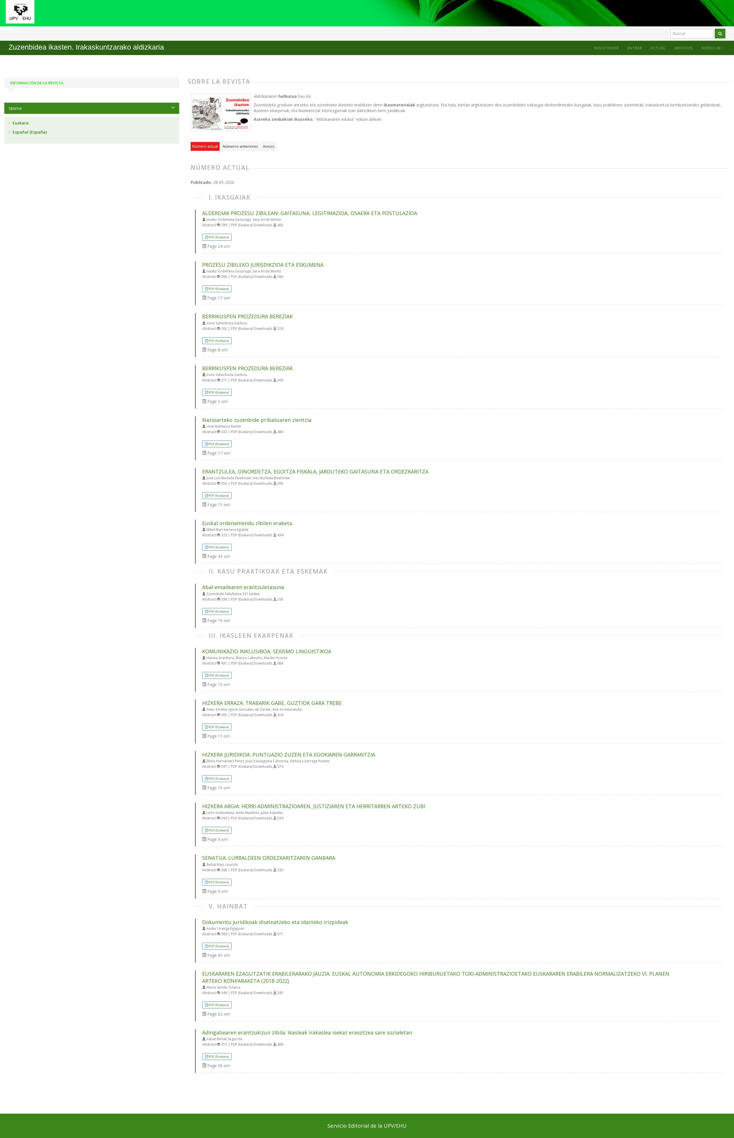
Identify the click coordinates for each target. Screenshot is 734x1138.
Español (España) (29, 132)
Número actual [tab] (205, 146)
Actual (658, 47)
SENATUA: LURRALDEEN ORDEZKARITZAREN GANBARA (268, 857)
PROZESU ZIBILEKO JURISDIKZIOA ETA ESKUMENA (262, 264)
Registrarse (606, 47)
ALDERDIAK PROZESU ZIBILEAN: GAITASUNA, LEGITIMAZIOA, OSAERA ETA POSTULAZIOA (309, 213)
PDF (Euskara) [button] (218, 237)
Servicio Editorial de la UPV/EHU (367, 1125)
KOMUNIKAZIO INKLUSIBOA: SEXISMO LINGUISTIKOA (266, 651)
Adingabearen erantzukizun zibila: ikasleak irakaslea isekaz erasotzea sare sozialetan (307, 1032)
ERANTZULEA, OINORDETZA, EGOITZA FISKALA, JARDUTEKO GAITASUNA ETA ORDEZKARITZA (315, 471)
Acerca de (711, 47)
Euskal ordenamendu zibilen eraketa (247, 523)
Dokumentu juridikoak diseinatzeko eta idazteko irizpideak (275, 922)
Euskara (20, 123)
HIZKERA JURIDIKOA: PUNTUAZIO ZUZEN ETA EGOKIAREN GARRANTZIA (288, 754)
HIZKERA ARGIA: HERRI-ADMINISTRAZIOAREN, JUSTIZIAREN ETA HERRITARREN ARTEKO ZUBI (313, 806)
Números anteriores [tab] (240, 146)
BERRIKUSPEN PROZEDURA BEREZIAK (247, 316)
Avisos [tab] (268, 146)
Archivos (683, 47)
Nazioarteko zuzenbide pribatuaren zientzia (256, 419)
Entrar (634, 47)
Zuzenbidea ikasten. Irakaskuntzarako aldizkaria (86, 47)
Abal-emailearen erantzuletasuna (243, 587)
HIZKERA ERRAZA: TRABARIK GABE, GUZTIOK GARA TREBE (272, 702)
